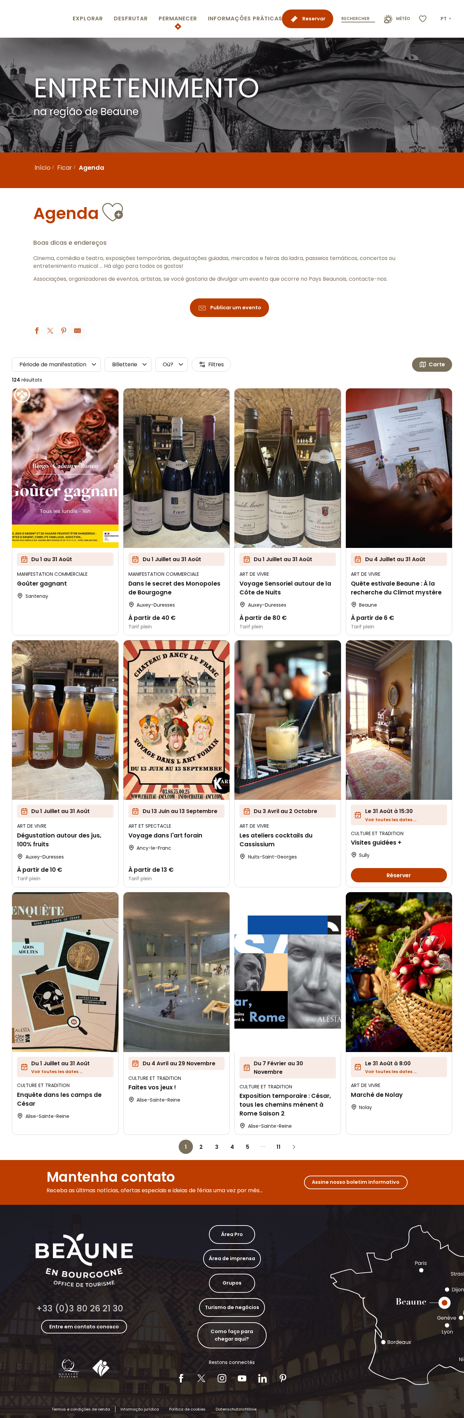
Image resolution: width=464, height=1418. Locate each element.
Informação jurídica (140, 1409)
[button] (446, 19)
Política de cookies (187, 1409)
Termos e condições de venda (81, 1409)
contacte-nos (368, 279)
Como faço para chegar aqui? (232, 1335)
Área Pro (232, 1234)
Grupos (232, 1282)
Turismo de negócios (232, 1307)
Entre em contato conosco (84, 1326)
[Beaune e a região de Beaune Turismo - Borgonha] (35, 19)
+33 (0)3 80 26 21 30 (79, 1308)
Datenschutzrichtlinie (236, 1409)
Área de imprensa (232, 1258)
